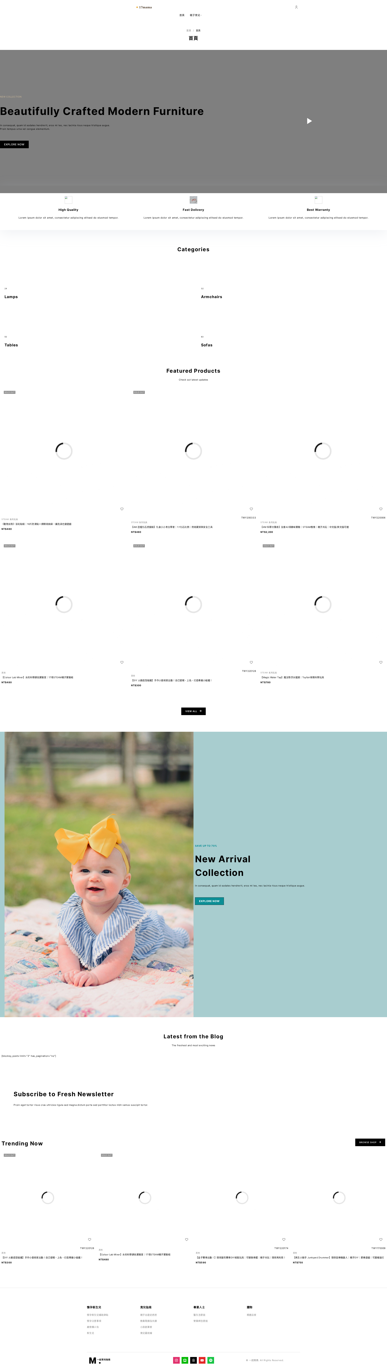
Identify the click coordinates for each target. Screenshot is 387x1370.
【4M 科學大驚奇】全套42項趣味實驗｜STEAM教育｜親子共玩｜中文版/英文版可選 (304, 527)
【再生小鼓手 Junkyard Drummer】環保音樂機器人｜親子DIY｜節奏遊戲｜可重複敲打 (338, 1257)
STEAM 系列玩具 (10, 519)
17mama (145, 7)
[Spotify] (210, 1360)
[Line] (185, 1360)
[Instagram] (176, 1360)
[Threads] (193, 1360)
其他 (4, 673)
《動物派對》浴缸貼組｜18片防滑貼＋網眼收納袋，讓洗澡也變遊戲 (37, 524)
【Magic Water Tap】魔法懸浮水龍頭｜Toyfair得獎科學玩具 (292, 677)
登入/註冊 (296, 7)
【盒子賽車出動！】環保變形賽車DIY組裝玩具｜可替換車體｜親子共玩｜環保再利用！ (241, 1257)
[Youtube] (202, 1360)
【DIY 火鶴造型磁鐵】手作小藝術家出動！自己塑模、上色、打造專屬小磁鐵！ (171, 680)
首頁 (188, 30)
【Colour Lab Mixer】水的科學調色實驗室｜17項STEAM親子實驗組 (37, 677)
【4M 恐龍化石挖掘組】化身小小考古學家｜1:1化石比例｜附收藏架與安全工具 (172, 527)
